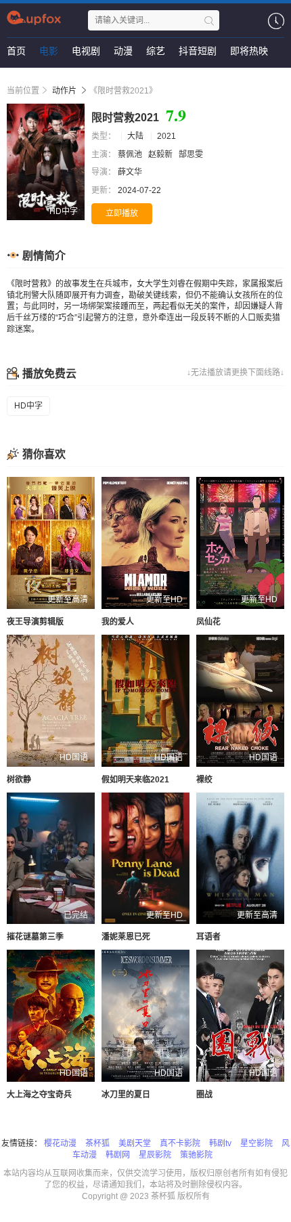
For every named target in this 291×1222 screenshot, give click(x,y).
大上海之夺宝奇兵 (39, 1094)
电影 (48, 50)
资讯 (16, 77)
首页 (16, 50)
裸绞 (204, 779)
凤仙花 (208, 622)
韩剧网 (118, 1155)
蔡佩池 (131, 154)
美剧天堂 (134, 1143)
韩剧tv (220, 1143)
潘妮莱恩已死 (126, 937)
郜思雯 (192, 154)
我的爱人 (118, 622)
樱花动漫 (60, 1143)
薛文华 (131, 172)
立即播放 (122, 213)
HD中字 (28, 405)
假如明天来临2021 (135, 779)
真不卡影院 (180, 1143)
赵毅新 (161, 154)
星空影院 (256, 1143)
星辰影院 (155, 1155)
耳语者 (208, 937)
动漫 (123, 50)
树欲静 (19, 779)
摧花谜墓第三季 (35, 937)
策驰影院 (196, 1155)
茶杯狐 (97, 1143)
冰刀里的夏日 (126, 1094)
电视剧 (86, 50)
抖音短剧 (198, 50)
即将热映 (249, 50)
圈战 (204, 1094)
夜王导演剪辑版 (35, 622)
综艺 (155, 50)
